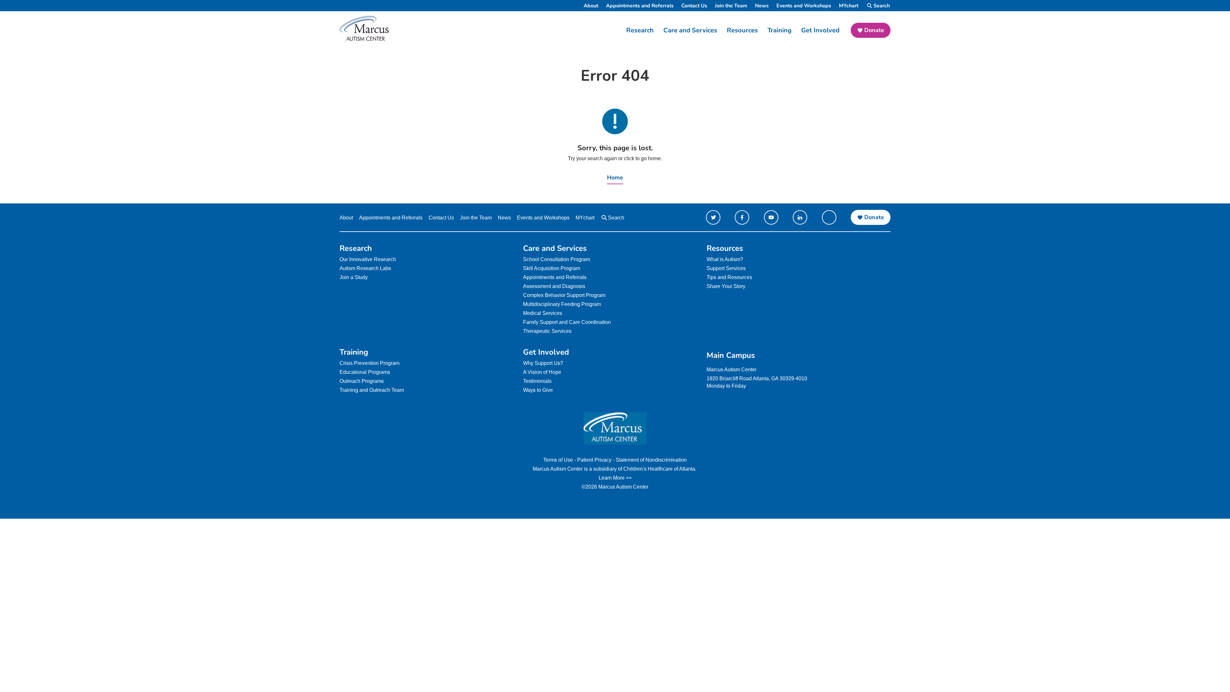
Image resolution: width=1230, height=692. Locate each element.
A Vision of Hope (542, 372)
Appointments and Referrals (640, 5)
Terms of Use (558, 460)
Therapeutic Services (547, 331)
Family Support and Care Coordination (567, 322)
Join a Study (354, 277)
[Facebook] (742, 217)
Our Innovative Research (368, 259)
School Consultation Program (556, 259)
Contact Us (694, 5)
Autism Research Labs (365, 268)
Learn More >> (615, 478)
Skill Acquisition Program (551, 268)
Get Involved (820, 30)
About (591, 5)
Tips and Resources (729, 277)
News (762, 5)
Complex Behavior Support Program (564, 295)
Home (615, 177)
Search (881, 5)
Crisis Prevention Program (369, 363)
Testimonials (537, 381)
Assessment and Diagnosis (554, 286)
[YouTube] (771, 217)
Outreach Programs (362, 381)
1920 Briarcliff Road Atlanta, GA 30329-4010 (757, 378)
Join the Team (731, 5)
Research (640, 30)
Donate (874, 30)
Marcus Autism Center (732, 369)
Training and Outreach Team (372, 390)
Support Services (726, 268)
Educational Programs (365, 372)
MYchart (848, 5)
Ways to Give (538, 390)
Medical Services (542, 313)
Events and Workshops (803, 5)
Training (779, 30)
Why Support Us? (543, 363)
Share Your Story (726, 286)
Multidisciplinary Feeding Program (562, 304)
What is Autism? (725, 259)
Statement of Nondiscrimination (651, 460)
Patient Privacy (594, 460)
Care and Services (690, 30)
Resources (742, 30)
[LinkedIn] (800, 217)
